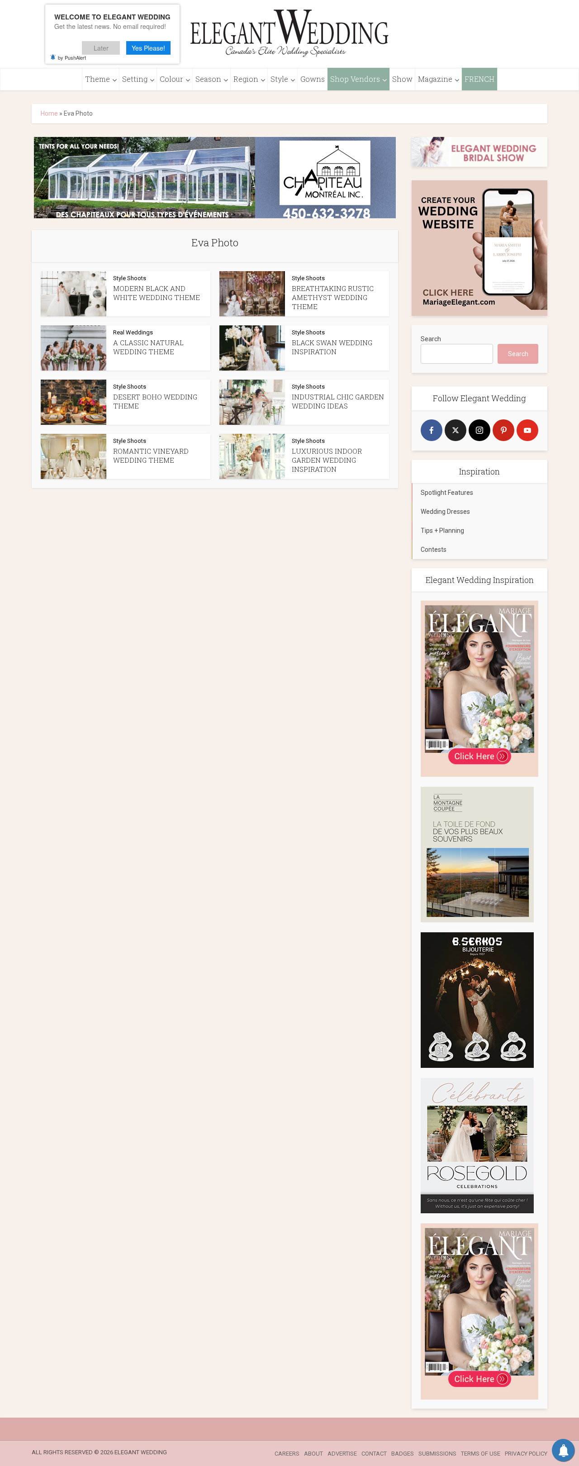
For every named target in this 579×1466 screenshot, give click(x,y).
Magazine (435, 79)
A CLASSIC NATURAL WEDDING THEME (148, 347)
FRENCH (479, 79)
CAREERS (287, 1453)
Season (208, 79)
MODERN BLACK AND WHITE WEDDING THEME (156, 293)
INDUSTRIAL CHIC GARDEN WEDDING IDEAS (338, 401)
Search (431, 339)
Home (49, 113)
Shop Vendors (355, 79)
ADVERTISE (342, 1453)
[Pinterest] (503, 430)
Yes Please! (148, 47)
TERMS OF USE (480, 1453)
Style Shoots (129, 278)
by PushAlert (72, 57)
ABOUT (313, 1453)
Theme (97, 79)
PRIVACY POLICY (526, 1453)
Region (245, 79)
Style (279, 79)
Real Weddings (133, 332)
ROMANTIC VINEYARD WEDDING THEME (151, 455)
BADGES (402, 1453)
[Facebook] (431, 430)
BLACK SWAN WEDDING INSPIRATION (332, 347)
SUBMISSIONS (437, 1453)
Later (101, 47)
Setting (134, 79)
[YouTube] (527, 430)
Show (402, 79)
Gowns (312, 79)
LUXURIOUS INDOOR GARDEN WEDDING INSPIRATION (327, 460)
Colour (171, 79)
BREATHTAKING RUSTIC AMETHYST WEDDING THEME (333, 297)
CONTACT (374, 1453)
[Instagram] (479, 430)
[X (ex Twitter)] (455, 430)
